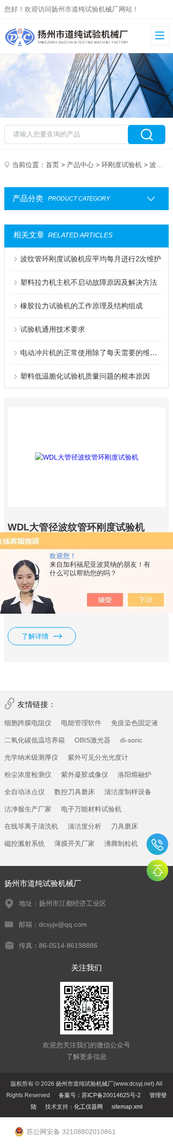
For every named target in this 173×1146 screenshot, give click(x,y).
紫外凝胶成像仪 (84, 774)
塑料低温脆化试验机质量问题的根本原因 (85, 376)
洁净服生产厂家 (27, 809)
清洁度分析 (84, 826)
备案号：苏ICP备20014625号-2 (100, 1095)
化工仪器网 (88, 1106)
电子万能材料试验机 (91, 809)
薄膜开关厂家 (74, 843)
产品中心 (80, 165)
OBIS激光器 (92, 740)
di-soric (131, 740)
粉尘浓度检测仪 (27, 774)
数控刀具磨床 (74, 792)
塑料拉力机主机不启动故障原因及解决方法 (88, 282)
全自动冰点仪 (24, 792)
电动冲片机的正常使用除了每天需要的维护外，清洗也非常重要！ (91, 352)
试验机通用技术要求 (52, 329)
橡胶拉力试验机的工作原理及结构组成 (81, 306)
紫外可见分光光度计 (98, 757)
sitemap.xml (127, 1106)
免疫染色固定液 (134, 723)
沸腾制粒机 (121, 843)
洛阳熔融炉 (134, 774)
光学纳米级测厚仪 (31, 757)
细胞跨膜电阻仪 (27, 723)
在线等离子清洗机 (31, 826)
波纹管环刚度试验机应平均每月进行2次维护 (90, 259)
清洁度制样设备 (127, 792)
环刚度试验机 (121, 165)
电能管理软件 (81, 723)
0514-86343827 (157, 844)
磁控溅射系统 (24, 843)
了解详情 (35, 636)
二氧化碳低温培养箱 (34, 740)
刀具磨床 (124, 826)
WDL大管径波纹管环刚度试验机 (76, 527)
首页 (52, 165)
